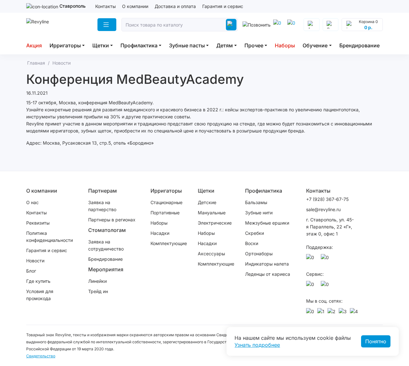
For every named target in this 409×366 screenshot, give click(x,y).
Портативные (165, 212)
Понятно (375, 341)
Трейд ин (98, 291)
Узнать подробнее (257, 344)
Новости (35, 260)
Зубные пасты (187, 45)
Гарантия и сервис (222, 6)
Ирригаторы (65, 45)
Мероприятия (105, 269)
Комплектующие (168, 243)
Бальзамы (256, 202)
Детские (207, 202)
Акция (34, 45)
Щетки (100, 45)
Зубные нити (259, 212)
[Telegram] (278, 25)
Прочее (253, 45)
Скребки (254, 233)
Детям (224, 45)
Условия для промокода (39, 295)
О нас (32, 202)
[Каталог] (106, 24)
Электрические (215, 223)
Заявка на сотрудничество (106, 245)
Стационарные (166, 202)
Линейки (97, 281)
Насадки (159, 233)
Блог (31, 271)
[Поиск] (231, 24)
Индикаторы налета (267, 264)
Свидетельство (40, 356)
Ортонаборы (259, 253)
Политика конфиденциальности (49, 236)
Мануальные (212, 212)
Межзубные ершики (267, 223)
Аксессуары (211, 253)
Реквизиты (38, 223)
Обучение (315, 45)
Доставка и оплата (175, 6)
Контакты (105, 6)
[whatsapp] (292, 25)
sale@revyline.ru (323, 209)
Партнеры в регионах (111, 219)
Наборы (285, 45)
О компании (135, 6)
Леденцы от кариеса (267, 274)
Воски (251, 243)
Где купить (38, 281)
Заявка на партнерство (102, 206)
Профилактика (139, 45)
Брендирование (359, 45)
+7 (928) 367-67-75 (327, 199)
